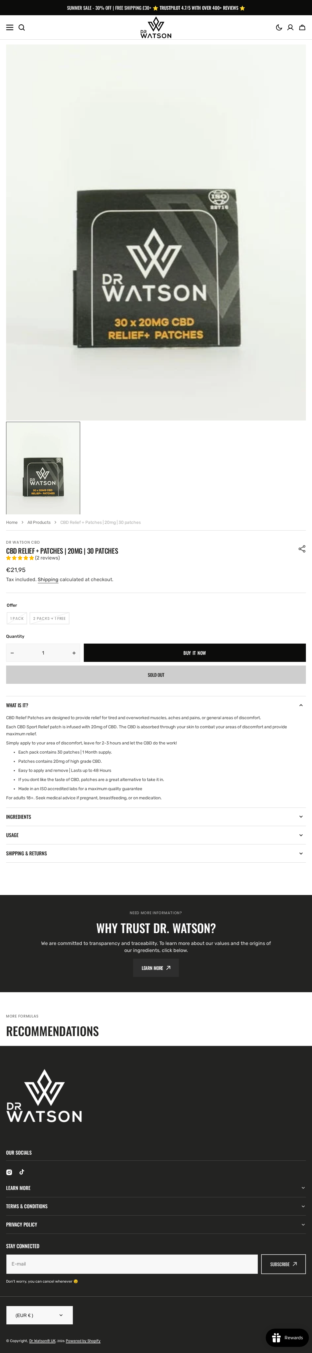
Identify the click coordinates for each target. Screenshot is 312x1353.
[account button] (290, 27)
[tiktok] (22, 1172)
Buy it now (194, 652)
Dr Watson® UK (42, 1341)
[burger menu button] (9, 27)
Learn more (152, 967)
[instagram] (9, 1172)
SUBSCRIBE (279, 1264)
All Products (39, 522)
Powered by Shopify (83, 1341)
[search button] (21, 27)
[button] (279, 27)
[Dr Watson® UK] (156, 27)
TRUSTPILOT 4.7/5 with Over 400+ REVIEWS (199, 7)
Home (12, 522)
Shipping (48, 579)
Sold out (156, 674)
